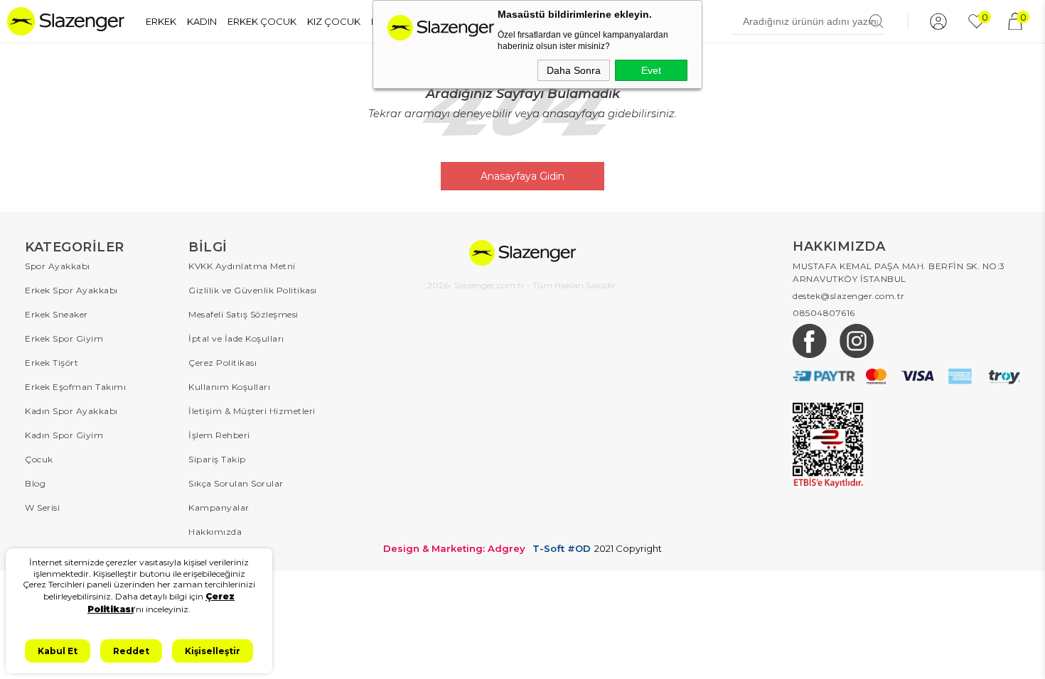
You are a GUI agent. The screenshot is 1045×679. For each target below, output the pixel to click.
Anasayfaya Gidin (522, 176)
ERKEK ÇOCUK (261, 21)
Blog (35, 483)
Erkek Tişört (51, 362)
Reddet (131, 651)
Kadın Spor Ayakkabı (71, 411)
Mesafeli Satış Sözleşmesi (243, 314)
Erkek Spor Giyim (64, 338)
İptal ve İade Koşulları (236, 338)
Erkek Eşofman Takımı (75, 386)
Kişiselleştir (212, 651)
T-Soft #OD (561, 548)
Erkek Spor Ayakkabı (71, 290)
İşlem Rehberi (219, 435)
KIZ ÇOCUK (333, 21)
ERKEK (161, 21)
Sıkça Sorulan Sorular (236, 483)
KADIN (202, 21)
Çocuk (39, 459)
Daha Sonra (574, 70)
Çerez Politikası (222, 362)
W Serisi (42, 507)
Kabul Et (57, 651)
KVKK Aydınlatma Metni (242, 266)
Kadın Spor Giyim (64, 435)
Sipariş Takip (217, 459)
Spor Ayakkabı (57, 266)
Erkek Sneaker (56, 314)
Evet (651, 70)
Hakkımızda (215, 531)
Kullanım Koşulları (229, 386)
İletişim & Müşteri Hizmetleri (252, 411)
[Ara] (876, 21)
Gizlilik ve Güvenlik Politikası (252, 290)
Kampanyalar (219, 507)
